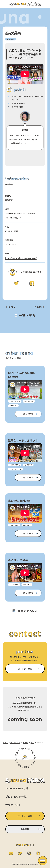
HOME (5, 742)
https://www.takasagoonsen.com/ (21, 258)
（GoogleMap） (12, 217)
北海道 (25, 742)
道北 (32, 742)
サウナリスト (15, 742)
